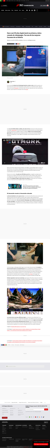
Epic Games (40, 26)
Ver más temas (4, 417)
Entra (41, 5)
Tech (20, 10)
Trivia (12, 10)
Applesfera (3, 429)
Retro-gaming (17, 344)
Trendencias (37, 426)
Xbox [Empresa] (20, 412)
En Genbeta (25, 184)
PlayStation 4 (20, 410)
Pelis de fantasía (28, 26)
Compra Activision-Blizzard (21, 414)
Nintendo (45, 26)
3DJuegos (25, 5)
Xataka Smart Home (4, 431)
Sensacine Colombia (17, 441)
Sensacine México (18, 439)
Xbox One (11, 410)
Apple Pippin (14, 130)
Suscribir (46, 409)
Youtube (35, 417)
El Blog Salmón (44, 426)
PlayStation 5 (4, 408)
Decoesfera (37, 428)
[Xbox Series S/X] (32, 10)
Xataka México (4, 439)
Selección (16, 10)
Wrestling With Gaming (15, 326)
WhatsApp (29, 417)
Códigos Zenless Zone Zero (23, 402)
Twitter (16, 43)
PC (18, 408)
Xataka (3, 426)
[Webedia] (5, 422)
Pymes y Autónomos (43, 428)
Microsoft (11, 412)
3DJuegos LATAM (11, 439)
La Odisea (36, 26)
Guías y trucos (7, 10)
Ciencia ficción (12, 26)
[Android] (37, 10)
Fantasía (23, 26)
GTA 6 (32, 26)
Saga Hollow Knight (5, 412)
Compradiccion (38, 429)
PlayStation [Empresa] (12, 414)
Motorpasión (30, 426)
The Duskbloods (18, 26)
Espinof (17, 428)
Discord (41, 417)
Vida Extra (10, 428)
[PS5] (29, 10)
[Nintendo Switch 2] (35, 10)
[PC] (27, 10)
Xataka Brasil (4, 440)
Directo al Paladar (24, 426)
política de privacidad (38, 411)
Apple (27, 89)
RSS (39, 417)
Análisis (2, 10)
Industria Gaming (5, 410)
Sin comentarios (11, 43)
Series (23, 10)
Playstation (16, 88)
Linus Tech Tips (23, 326)
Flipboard (18, 43)
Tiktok (43, 417)
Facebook (15, 43)
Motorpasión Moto (31, 428)
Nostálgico (22, 344)
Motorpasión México (30, 439)
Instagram (37, 417)
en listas (30, 274)
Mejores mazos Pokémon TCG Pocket (33, 402)
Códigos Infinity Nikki (14, 402)
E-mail (19, 43)
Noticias (13, 344)
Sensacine (17, 426)
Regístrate (44, 5)
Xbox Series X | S (12, 408)
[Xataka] (1, 1)
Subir (45, 422)
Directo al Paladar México (24, 439)
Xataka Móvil (4, 428)
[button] (13, 81)
